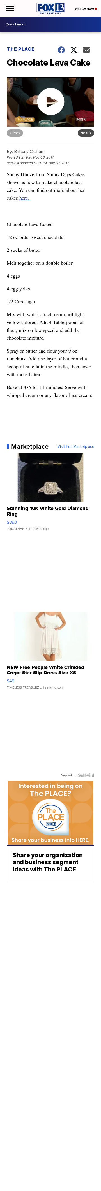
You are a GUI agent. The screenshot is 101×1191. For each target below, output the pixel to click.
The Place (21, 49)
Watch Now (85, 8)
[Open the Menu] (9, 8)
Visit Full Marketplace (76, 446)
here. (25, 197)
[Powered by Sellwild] (86, 775)
